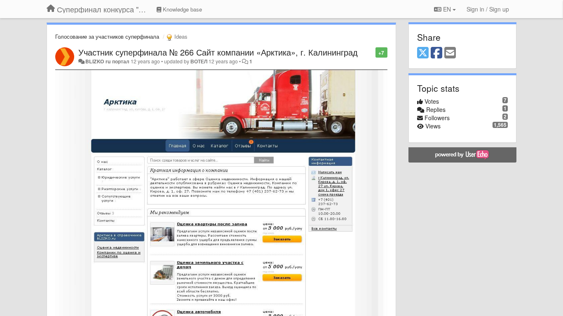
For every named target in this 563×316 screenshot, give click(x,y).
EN (447, 9)
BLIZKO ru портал (107, 61)
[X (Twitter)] (423, 53)
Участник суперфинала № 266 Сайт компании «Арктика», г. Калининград (218, 52)
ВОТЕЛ (198, 61)
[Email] (450, 53)
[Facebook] (436, 53)
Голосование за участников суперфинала (107, 36)
